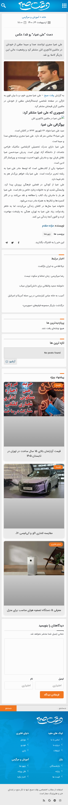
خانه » (43, 17)
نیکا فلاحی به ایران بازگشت (51, 266)
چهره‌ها (47, 234)
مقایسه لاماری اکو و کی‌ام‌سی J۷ (34, 533)
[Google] (49, 800)
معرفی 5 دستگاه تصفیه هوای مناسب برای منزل (34, 610)
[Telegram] (54, 800)
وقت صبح (49, 95)
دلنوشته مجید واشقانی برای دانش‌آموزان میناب (41, 286)
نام (31, 679)
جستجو (8, 708)
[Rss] (44, 800)
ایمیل (61, 679)
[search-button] (3, 5)
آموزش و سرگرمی (30, 17)
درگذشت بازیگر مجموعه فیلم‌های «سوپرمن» (43, 305)
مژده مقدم (48, 225)
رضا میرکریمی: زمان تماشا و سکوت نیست (44, 276)
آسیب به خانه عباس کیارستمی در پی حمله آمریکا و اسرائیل (36, 296)
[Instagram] (60, 800)
